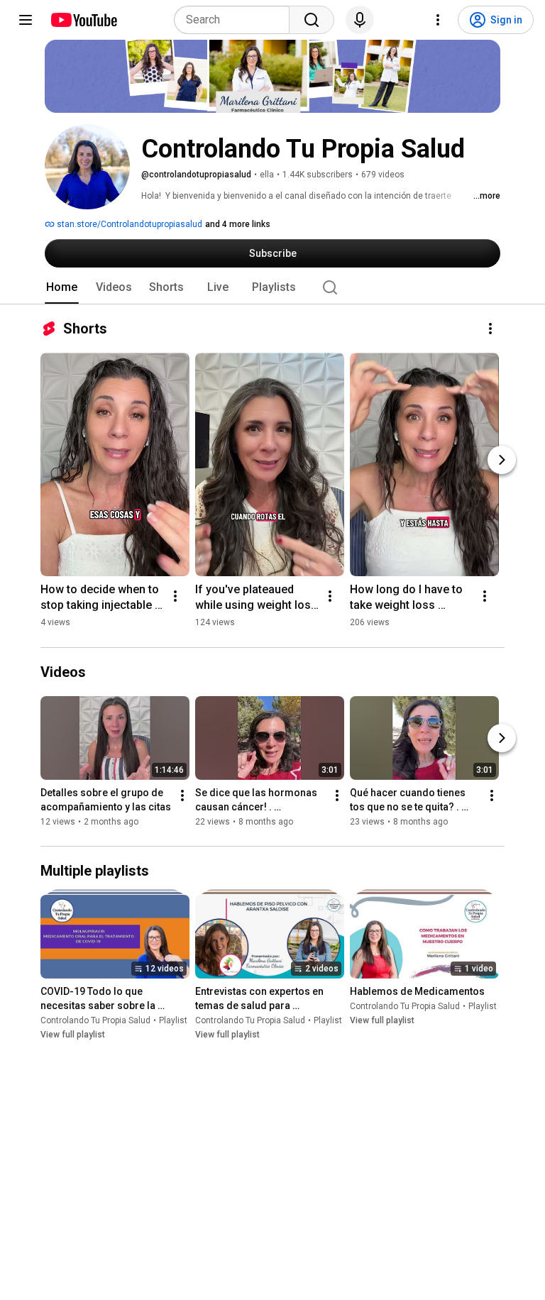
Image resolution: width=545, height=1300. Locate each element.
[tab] (62, 287)
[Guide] (25, 19)
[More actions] (490, 328)
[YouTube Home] (83, 20)
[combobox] (236, 19)
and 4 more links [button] (237, 224)
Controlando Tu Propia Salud (95, 1020)
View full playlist (72, 1035)
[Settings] (437, 19)
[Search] (311, 20)
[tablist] (272, 287)
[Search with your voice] (360, 20)
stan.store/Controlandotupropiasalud (128, 224)
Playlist (173, 1020)
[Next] (502, 460)
